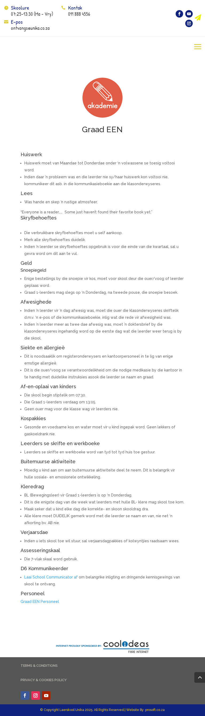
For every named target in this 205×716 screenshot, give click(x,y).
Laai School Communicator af (51, 577)
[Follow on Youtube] (189, 14)
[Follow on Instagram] (189, 23)
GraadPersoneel (40, 601)
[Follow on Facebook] (179, 14)
